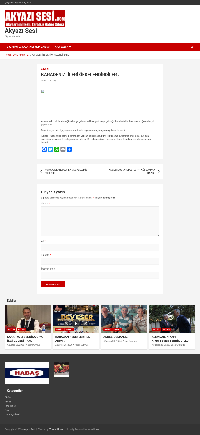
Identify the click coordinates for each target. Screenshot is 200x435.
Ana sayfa (61, 46)
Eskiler (12, 300)
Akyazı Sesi (21, 30)
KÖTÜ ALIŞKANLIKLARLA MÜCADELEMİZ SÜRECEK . (66, 171)
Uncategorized (12, 414)
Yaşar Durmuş (33, 345)
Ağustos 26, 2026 (15, 345)
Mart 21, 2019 (48, 80)
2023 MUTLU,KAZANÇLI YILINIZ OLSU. (28, 46)
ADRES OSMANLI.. (115, 337)
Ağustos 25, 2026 (63, 345)
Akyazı (45, 69)
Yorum (45, 203)
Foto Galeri (10, 405)
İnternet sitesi (48, 268)
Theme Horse (56, 429)
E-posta (46, 255)
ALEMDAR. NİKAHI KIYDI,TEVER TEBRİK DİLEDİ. (171, 338)
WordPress (93, 429)
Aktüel (11, 329)
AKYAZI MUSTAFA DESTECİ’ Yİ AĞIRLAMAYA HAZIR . (132, 171)
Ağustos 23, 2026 (112, 341)
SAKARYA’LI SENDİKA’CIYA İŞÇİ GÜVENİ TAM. (25, 338)
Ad (43, 241)
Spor (7, 410)
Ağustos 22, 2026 (160, 345)
